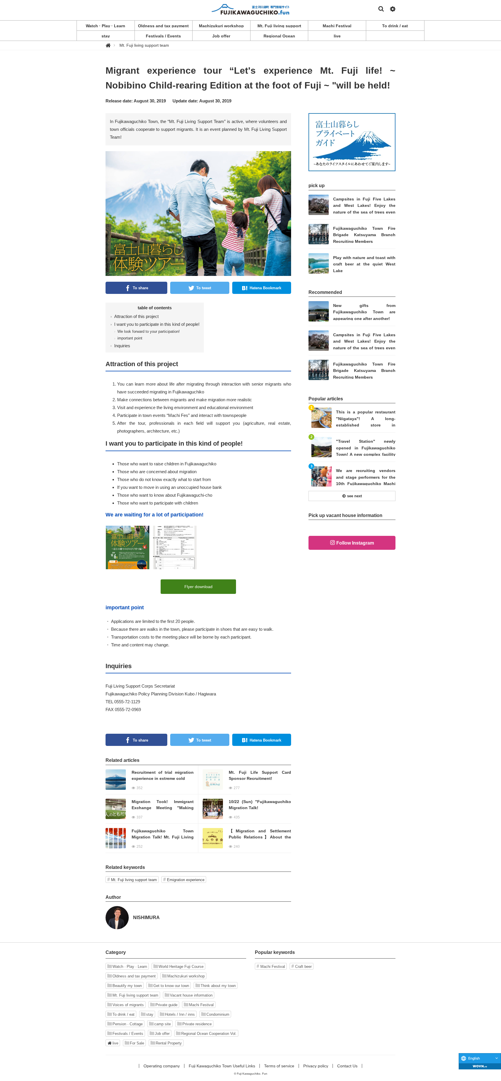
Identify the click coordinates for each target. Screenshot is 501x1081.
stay (149, 1014)
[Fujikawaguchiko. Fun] (250, 8)
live (115, 1043)
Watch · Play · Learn (129, 966)
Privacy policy (315, 1066)
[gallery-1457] (127, 547)
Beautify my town (127, 986)
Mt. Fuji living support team (134, 880)
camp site (162, 1024)
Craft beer (303, 966)
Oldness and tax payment (134, 976)
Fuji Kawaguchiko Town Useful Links (222, 1066)
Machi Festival (201, 1005)
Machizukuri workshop (186, 976)
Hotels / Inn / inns (180, 1014)
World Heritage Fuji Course (181, 966)
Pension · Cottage (127, 1024)
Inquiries (122, 345)
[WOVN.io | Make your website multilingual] (480, 1066)
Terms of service (279, 1066)
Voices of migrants (128, 1005)
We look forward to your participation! (148, 331)
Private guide (166, 1005)
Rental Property (169, 1043)
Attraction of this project (136, 316)
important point (129, 338)
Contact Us (347, 1066)
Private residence (197, 1024)
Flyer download (198, 586)
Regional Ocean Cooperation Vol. (209, 1033)
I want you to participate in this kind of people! (156, 324)
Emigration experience (185, 880)
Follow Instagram (355, 542)
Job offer (162, 1033)
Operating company (162, 1066)
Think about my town (218, 986)
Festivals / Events (127, 1033)
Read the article (152, 779)
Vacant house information (191, 995)
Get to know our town (171, 986)
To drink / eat (123, 1014)
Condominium (217, 1014)
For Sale (137, 1043)
